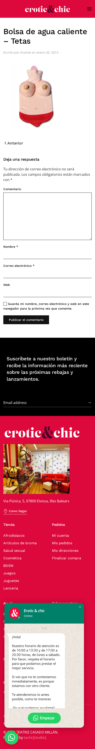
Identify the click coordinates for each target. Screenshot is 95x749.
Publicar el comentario (26, 320)
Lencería (10, 588)
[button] (89, 9)
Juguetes (11, 581)
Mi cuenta (60, 535)
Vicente (25, 52)
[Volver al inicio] (47, 9)
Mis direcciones (65, 550)
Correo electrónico (18, 265)
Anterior (15, 143)
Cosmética (12, 558)
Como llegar (18, 511)
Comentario (12, 189)
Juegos (9, 573)
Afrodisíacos (14, 535)
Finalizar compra (66, 558)
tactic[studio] (35, 737)
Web (6, 285)
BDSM (8, 566)
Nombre (10, 246)
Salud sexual (14, 550)
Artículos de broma (20, 543)
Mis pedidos (62, 543)
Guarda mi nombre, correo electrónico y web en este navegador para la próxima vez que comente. (46, 306)
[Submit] (89, 402)
